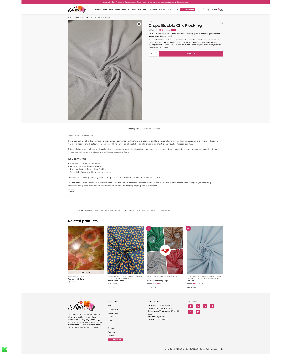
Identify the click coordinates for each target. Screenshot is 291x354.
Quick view (73, 282)
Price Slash (165, 276)
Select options (125, 291)
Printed (85, 17)
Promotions (128, 278)
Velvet (219, 278)
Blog (110, 320)
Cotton (123, 276)
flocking (161, 210)
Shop (77, 17)
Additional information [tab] (152, 129)
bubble (131, 210)
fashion (154, 210)
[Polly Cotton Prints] (125, 250)
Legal (110, 324)
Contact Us (112, 336)
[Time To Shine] (220, 23)
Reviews (111, 332)
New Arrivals (113, 313)
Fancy (112, 210)
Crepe (106, 210)
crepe (143, 210)
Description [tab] (133, 129)
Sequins (150, 278)
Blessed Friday (113, 276)
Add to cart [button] (204, 291)
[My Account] (208, 9)
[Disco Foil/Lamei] (222, 23)
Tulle (82, 276)
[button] (217, 9)
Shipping (111, 328)
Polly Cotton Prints (115, 281)
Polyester (111, 278)
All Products (113, 309)
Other (218, 276)
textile (167, 210)
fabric (148, 210)
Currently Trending (135, 276)
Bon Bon (190, 281)
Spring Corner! (210, 278)
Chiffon (156, 276)
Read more (86, 285)
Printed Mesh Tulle (76, 279)
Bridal (149, 276)
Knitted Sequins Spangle (157, 281)
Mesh (70, 276)
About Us (112, 316)
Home (70, 17)
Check (137, 210)
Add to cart (191, 53)
